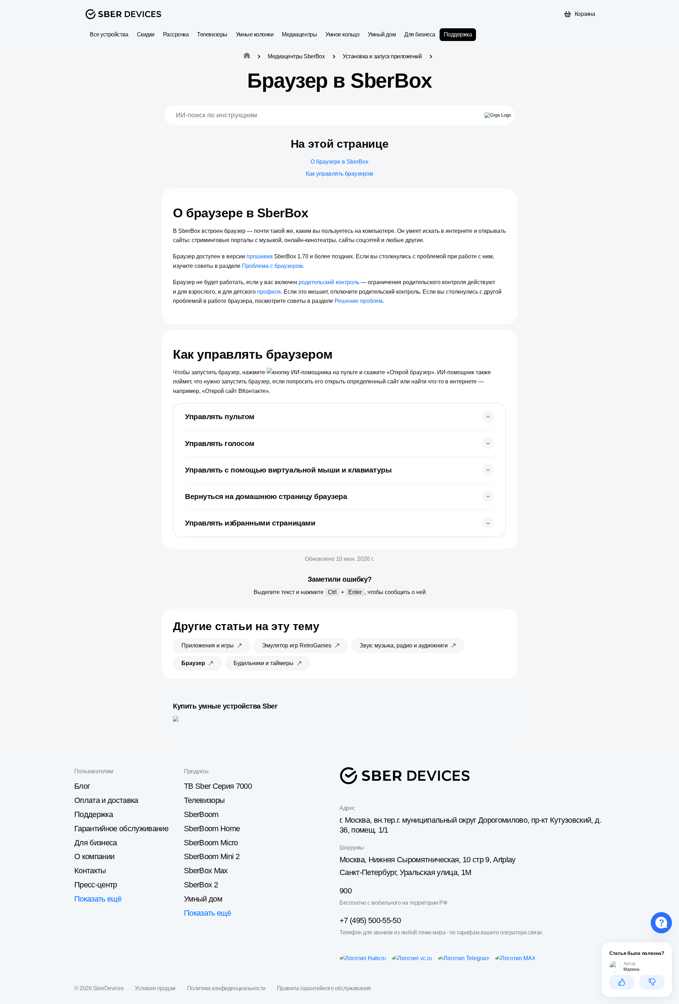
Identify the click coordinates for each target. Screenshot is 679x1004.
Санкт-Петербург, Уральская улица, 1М (405, 872)
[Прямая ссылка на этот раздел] (314, 213)
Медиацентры (299, 34)
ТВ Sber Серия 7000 (218, 786)
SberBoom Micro (211, 842)
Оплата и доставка (106, 800)
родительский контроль (328, 282)
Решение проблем (359, 301)
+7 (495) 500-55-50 (370, 920)
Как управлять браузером (339, 174)
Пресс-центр (95, 884)
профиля (269, 292)
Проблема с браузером (272, 266)
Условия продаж (155, 988)
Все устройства (109, 34)
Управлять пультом (220, 416)
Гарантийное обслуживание (121, 828)
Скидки (146, 34)
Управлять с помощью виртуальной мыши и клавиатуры (288, 470)
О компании (94, 856)
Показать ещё (97, 898)
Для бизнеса (419, 34)
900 (346, 890)
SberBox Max (206, 870)
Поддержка (458, 34)
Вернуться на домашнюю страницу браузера (266, 496)
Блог (82, 786)
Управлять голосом (220, 443)
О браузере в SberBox (339, 162)
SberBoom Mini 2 (211, 856)
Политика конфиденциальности (226, 988)
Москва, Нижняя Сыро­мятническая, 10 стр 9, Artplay (428, 859)
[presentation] (339, 417)
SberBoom (201, 814)
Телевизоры (212, 34)
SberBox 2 (201, 884)
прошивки (259, 256)
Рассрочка (176, 34)
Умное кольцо (342, 34)
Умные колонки (255, 34)
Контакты (90, 870)
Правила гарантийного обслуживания (324, 988)
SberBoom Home (212, 828)
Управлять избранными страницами (250, 523)
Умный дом (382, 34)
